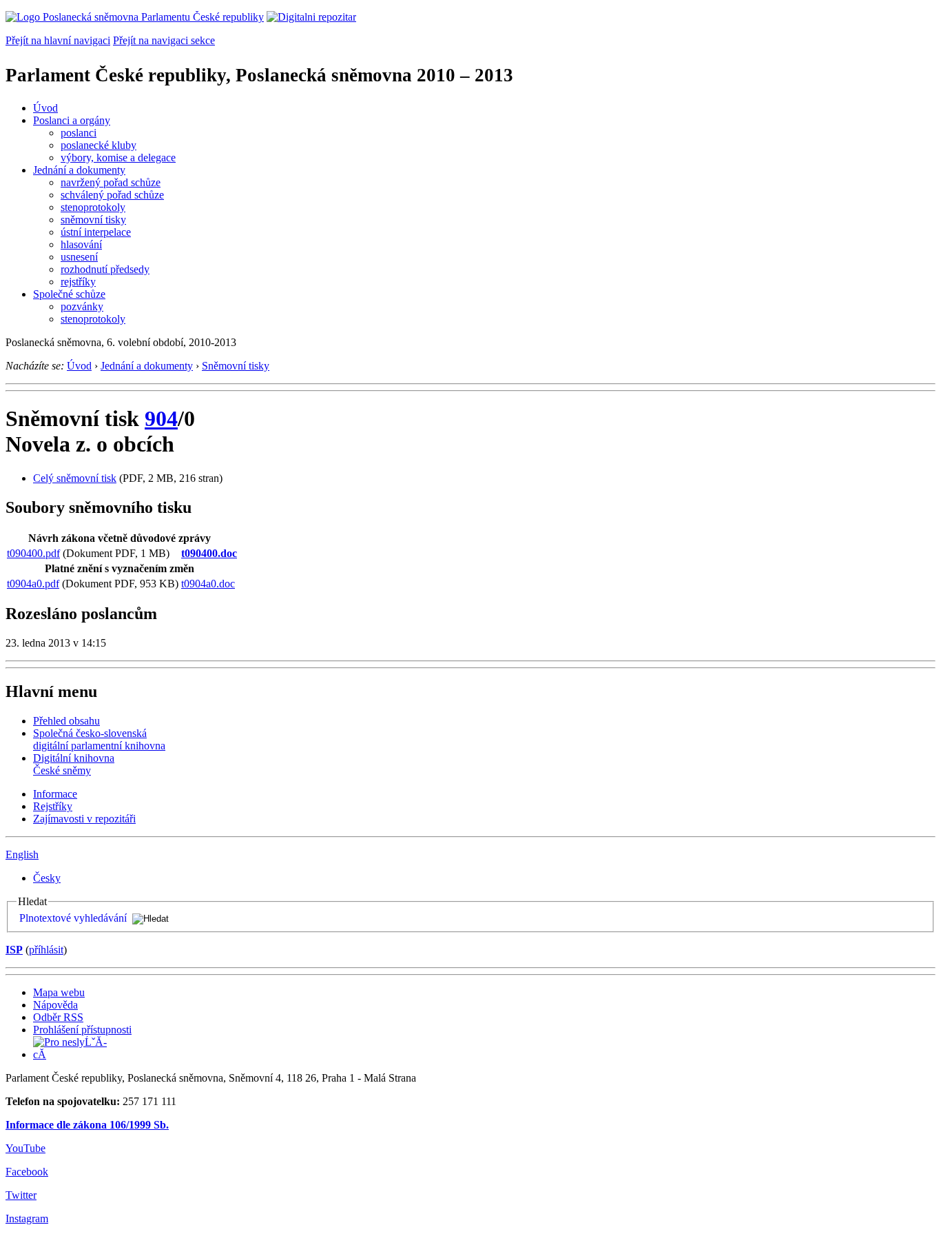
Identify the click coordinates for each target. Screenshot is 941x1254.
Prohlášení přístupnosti (82, 1029)
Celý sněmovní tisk (74, 478)
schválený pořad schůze (112, 195)
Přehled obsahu (66, 721)
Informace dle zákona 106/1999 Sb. (87, 1125)
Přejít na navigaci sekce (164, 40)
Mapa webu (59, 992)
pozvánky (82, 306)
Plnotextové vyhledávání (73, 918)
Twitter (21, 1195)
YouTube (25, 1148)
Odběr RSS (58, 1017)
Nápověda (55, 1005)
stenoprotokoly (93, 207)
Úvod (45, 108)
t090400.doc (209, 553)
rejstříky (78, 281)
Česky (47, 878)
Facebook (27, 1171)
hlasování (81, 244)
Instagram (27, 1218)
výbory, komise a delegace (118, 157)
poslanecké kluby (98, 145)
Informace (55, 794)
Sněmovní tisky (235, 366)
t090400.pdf (33, 553)
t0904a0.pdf (33, 583)
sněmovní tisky (93, 219)
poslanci (78, 133)
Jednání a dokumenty (79, 170)
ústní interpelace (96, 232)
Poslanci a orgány (71, 120)
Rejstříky (52, 806)
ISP (14, 949)
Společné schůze (69, 294)
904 (161, 418)
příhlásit (46, 949)
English (22, 854)
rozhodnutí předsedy (105, 269)
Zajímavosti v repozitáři (84, 819)
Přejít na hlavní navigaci (58, 40)
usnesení (79, 257)
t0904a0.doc (208, 583)
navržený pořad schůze (111, 182)
